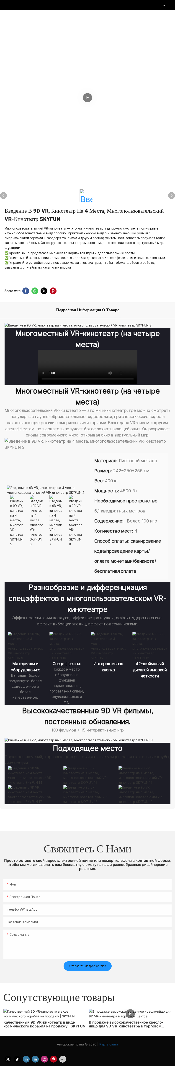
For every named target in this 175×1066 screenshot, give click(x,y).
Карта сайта (108, 1044)
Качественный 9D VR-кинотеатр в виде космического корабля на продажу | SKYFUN (44, 1024)
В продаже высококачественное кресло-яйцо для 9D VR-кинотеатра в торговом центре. (126, 1024)
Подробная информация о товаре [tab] (87, 310)
